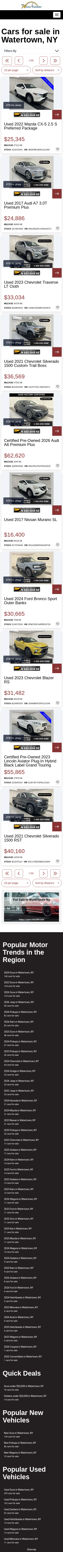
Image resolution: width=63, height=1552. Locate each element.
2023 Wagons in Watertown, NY (20, 1339)
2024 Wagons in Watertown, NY (20, 1250)
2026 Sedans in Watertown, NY (20, 1279)
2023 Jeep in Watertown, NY (19, 1092)
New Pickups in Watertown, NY (20, 1444)
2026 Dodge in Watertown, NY (19, 1073)
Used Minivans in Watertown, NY (21, 1541)
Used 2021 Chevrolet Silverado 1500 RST (31, 838)
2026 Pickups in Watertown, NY (20, 1014)
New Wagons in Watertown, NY (20, 1454)
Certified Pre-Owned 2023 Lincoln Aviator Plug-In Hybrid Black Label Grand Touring (30, 761)
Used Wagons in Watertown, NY (20, 1531)
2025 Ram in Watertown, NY (19, 1270)
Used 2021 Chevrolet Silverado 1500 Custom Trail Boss (31, 363)
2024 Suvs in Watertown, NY (19, 974)
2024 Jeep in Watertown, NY (19, 1083)
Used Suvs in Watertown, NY (19, 1491)
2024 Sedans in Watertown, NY (20, 1260)
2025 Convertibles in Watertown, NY (23, 1358)
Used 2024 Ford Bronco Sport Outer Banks (30, 601)
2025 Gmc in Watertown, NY (18, 1220)
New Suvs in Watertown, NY (18, 1435)
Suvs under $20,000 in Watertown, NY (24, 1388)
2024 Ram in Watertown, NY (19, 1161)
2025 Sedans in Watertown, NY (20, 1151)
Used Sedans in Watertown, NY (20, 1511)
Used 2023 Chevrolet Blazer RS (29, 680)
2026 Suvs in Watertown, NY (19, 994)
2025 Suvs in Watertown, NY (19, 1033)
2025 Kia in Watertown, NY (18, 1230)
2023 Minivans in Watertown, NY (21, 1309)
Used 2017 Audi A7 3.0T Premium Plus (25, 205)
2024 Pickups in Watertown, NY (20, 1043)
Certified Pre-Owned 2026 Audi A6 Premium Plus (31, 443)
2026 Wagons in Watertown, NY (20, 1201)
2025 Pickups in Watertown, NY (20, 1132)
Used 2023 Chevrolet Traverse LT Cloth (31, 284)
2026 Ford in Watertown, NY (18, 1289)
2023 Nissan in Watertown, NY (20, 1122)
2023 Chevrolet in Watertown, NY (21, 1142)
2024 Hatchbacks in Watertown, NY (22, 1299)
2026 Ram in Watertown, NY (19, 1023)
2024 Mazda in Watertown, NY (20, 1112)
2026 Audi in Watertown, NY (18, 1319)
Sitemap (31, 1549)
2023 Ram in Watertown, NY (19, 1191)
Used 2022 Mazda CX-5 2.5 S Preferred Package (30, 126)
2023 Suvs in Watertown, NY (19, 984)
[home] (31, 5)
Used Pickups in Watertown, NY (20, 1501)
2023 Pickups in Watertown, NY (20, 1053)
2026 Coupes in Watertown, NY (20, 1348)
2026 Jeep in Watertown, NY (19, 1004)
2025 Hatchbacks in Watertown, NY (22, 1329)
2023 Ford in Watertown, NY (18, 1211)
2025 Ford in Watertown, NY (18, 1171)
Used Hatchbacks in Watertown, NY (22, 1521)
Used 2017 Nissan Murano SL (30, 520)
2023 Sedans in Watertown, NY (20, 1181)
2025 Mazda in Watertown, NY (20, 1240)
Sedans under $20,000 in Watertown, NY (25, 1398)
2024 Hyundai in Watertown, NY (20, 1102)
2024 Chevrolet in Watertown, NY (21, 1063)
